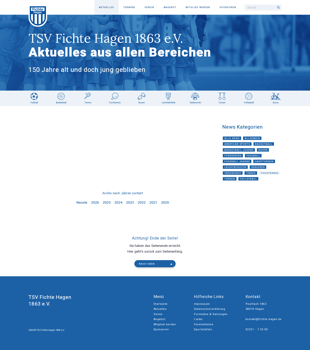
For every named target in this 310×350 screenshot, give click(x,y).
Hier (130, 251)
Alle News (232, 138)
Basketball (264, 144)
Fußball (253, 155)
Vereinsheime (203, 324)
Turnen (229, 178)
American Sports (237, 144)
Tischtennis (269, 173)
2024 (118, 202)
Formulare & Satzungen (211, 314)
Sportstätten (203, 329)
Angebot (170, 7)
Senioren (258, 167)
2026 (95, 202)
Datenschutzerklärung (209, 309)
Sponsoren (228, 7)
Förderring (233, 155)
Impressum (202, 304)
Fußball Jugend (237, 161)
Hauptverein (264, 161)
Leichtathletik (235, 167)
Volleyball (248, 178)
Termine (129, 7)
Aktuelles (106, 7)
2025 (107, 202)
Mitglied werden (198, 7)
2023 (130, 202)
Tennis (251, 173)
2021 (153, 202)
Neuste (81, 202)
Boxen (263, 150)
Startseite (161, 304)
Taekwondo (232, 173)
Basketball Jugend (239, 150)
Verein (149, 7)
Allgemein (252, 138)
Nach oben (147, 264)
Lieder (198, 319)
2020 (165, 202)
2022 (142, 202)
